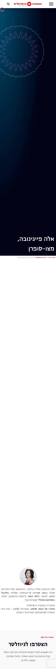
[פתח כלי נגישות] (2, 9)
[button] (51, 4)
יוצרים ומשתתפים (40, 257)
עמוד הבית (51, 257)
